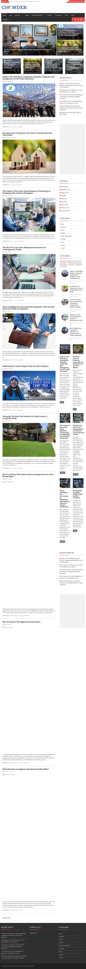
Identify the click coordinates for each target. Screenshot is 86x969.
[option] (11, 66)
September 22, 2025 (77, 349)
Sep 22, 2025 (34, 70)
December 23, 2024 (15, 54)
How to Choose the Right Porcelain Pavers (21, 622)
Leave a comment (17, 126)
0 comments (25, 54)
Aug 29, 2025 (55, 70)
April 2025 (64, 201)
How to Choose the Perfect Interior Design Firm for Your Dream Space (28, 475)
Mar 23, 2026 (68, 38)
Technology (58, 15)
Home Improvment (37, 15)
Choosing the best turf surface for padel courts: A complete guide (25, 417)
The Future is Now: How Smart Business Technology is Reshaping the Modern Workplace (53, 63)
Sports (10, 468)
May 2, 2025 (79, 338)
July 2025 (63, 195)
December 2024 (65, 210)
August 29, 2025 (63, 417)
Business (17, 15)
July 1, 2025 (79, 323)
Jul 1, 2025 (75, 72)
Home (4, 15)
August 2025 (64, 192)
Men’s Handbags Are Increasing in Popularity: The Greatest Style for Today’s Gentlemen (29, 308)
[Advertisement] (72, 149)
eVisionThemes (30, 966)
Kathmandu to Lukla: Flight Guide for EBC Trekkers (26, 366)
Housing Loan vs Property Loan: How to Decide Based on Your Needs (70, 49)
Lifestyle (49, 15)
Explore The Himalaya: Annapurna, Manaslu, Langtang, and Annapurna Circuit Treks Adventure (68, 33)
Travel (66, 15)
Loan (9, 184)
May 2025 (64, 198)
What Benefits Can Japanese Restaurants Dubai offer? (26, 769)
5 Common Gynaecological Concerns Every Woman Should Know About (29, 50)
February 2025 (65, 207)
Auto (10, 15)
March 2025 (64, 204)
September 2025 (65, 189)
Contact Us (6, 19)
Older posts (7, 918)
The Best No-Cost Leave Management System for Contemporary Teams (74, 66)
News (72, 15)
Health (27, 15)
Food (9, 910)
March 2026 (64, 186)
